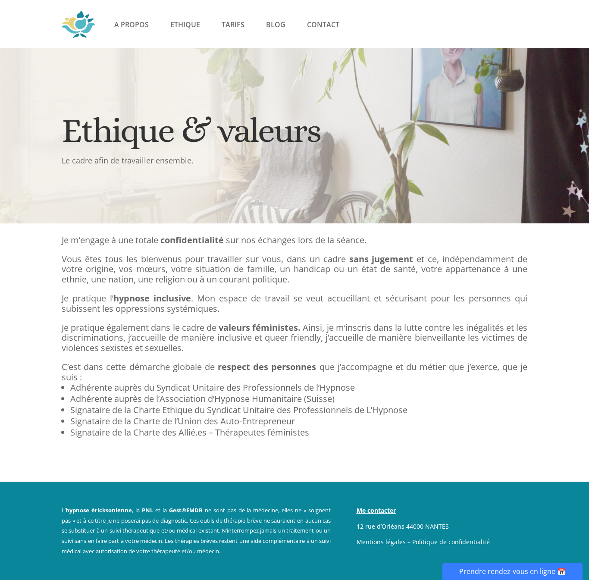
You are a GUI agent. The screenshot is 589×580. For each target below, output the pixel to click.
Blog (275, 24)
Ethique (185, 24)
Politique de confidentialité (451, 542)
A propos (131, 24)
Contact (323, 24)
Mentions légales (381, 542)
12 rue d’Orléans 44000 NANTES (403, 526)
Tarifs (233, 24)
